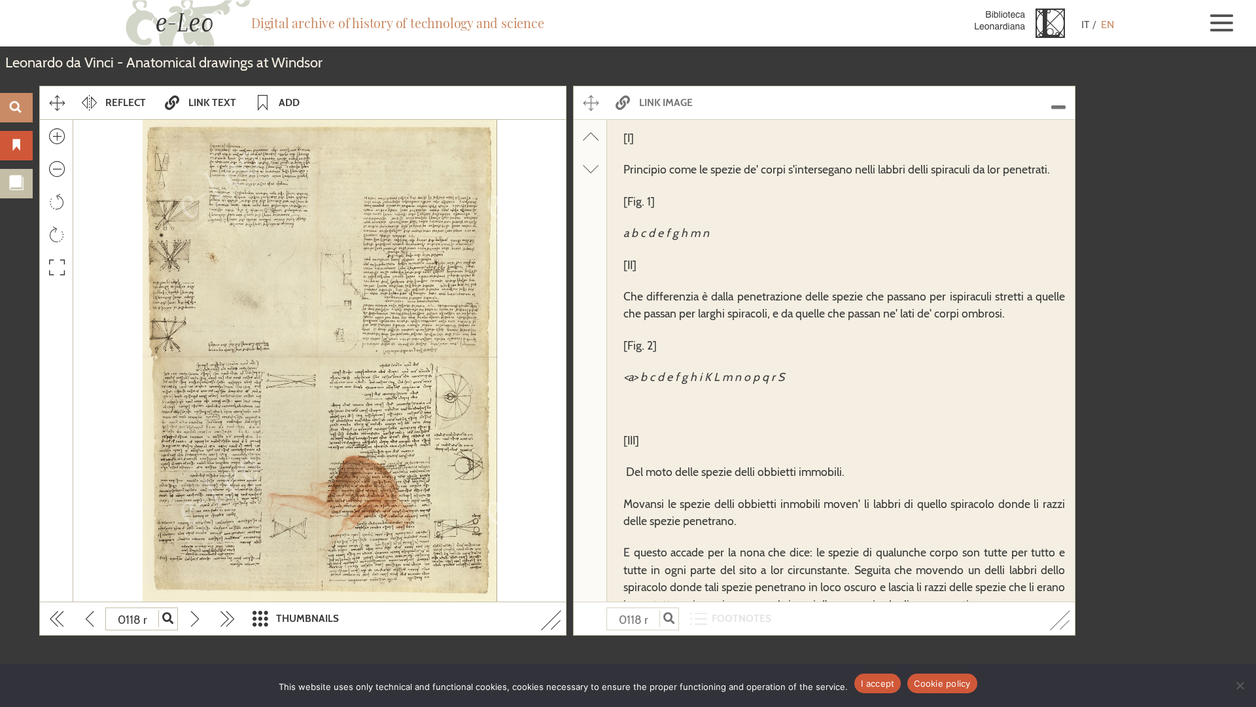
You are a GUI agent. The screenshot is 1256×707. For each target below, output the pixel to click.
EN (1107, 24)
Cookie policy (942, 683)
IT (1085, 24)
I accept (877, 683)
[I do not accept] (1239, 685)
